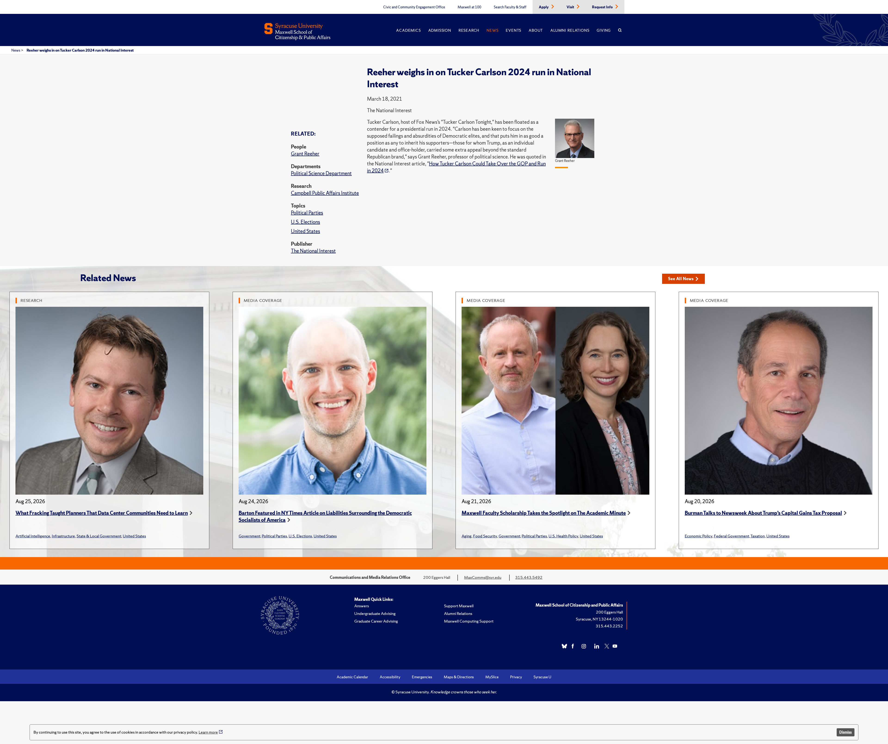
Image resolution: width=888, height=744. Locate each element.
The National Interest (313, 251)
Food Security (485, 536)
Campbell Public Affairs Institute (325, 193)
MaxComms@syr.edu (482, 577)
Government (249, 536)
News (492, 30)
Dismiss (845, 732)
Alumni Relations (569, 30)
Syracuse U (542, 676)
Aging (467, 536)
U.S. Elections (305, 222)
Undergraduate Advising (375, 613)
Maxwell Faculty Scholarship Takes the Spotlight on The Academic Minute (544, 513)
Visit (571, 7)
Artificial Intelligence (32, 536)
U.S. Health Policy (563, 536)
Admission (439, 30)
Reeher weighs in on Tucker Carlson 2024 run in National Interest (80, 50)
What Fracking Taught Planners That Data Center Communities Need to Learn (101, 513)
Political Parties (307, 212)
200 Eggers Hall (609, 612)
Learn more (208, 732)
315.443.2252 (609, 626)
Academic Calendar (352, 676)
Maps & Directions (459, 676)
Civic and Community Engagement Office (414, 7)
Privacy (516, 676)
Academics (408, 30)
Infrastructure (63, 536)
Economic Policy (698, 536)
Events (513, 30)
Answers (361, 605)
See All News (681, 278)
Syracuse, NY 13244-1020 (599, 619)
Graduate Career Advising (376, 621)
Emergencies (422, 676)
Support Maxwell (459, 605)
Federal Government (731, 536)
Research (469, 30)
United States (305, 231)
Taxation (757, 536)
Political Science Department (321, 173)
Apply (544, 7)
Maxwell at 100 (469, 7)
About (536, 30)
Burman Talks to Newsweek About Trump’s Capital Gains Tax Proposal (763, 513)
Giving (604, 30)
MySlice (492, 676)
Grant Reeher (305, 153)
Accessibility (390, 676)
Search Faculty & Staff (510, 7)
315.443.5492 (529, 577)
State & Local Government (99, 536)
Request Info (603, 7)
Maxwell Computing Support (468, 621)
